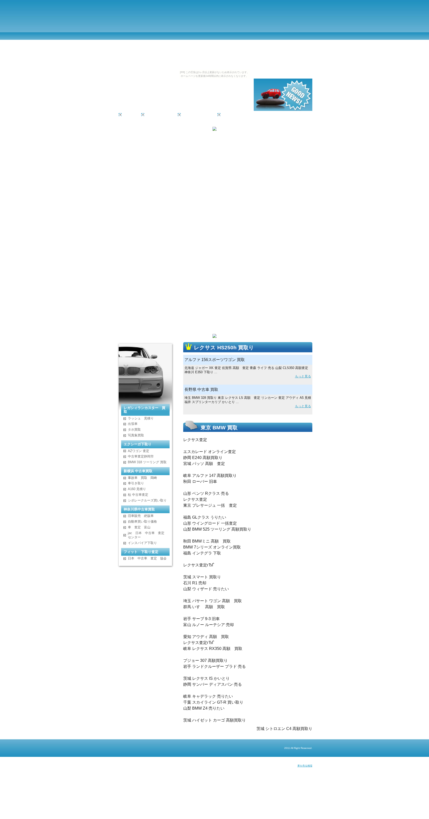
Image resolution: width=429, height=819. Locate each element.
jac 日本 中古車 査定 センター (148, 535)
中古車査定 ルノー (196, 114)
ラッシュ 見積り (141, 418)
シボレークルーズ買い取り (147, 500)
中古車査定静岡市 (141, 456)
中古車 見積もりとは (237, 114)
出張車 (133, 424)
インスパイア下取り (142, 543)
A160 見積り (137, 489)
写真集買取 (136, 435)
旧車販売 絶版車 (141, 516)
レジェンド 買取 (158, 114)
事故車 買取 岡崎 (142, 478)
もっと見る (303, 376)
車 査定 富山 (139, 527)
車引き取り (136, 483)
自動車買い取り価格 (142, 521)
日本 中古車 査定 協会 (147, 558)
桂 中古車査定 (138, 495)
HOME (128, 114)
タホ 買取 (134, 429)
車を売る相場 (304, 765)
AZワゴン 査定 (138, 451)
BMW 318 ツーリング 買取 (147, 462)
